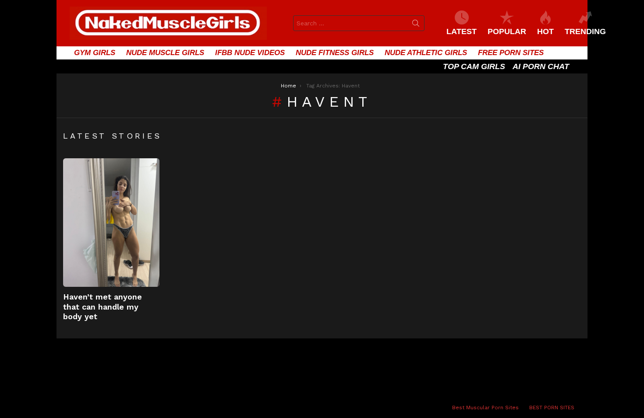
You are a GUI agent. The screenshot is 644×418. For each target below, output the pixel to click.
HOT (545, 31)
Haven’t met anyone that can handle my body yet (102, 306)
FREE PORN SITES (511, 53)
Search (416, 25)
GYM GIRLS (94, 53)
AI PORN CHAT (541, 66)
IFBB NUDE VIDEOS (250, 53)
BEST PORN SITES (551, 407)
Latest (461, 31)
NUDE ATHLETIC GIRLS (426, 53)
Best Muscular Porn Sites (485, 407)
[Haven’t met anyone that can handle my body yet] (111, 222)
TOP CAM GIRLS (474, 66)
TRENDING (585, 31)
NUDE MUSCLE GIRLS (165, 53)
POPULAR (507, 31)
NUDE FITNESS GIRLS (335, 53)
